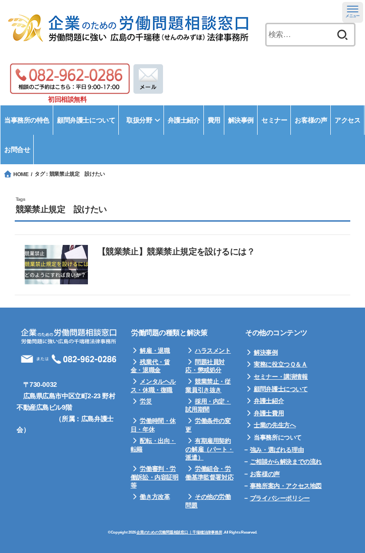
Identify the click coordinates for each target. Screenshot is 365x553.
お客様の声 (265, 474)
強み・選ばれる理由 (277, 449)
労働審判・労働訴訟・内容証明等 (155, 477)
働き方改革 (155, 496)
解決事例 (266, 352)
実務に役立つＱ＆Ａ (280, 364)
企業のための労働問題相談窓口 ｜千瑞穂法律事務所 (179, 532)
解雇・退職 (155, 350)
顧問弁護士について (281, 389)
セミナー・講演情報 (281, 376)
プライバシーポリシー (280, 498)
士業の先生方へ (275, 425)
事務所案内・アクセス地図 (286, 485)
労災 (146, 401)
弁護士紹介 (269, 400)
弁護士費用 (269, 413)
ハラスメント (213, 350)
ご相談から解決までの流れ (286, 461)
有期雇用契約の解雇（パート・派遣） (209, 449)
